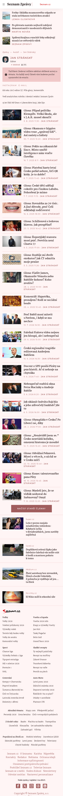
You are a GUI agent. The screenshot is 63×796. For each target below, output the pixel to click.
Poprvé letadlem (9, 686)
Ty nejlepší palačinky (42, 651)
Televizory (51, 741)
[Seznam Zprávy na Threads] (38, 786)
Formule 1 (6, 667)
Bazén (23, 721)
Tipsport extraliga (10, 659)
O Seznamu (26, 754)
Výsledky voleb (9, 629)
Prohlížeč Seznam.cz (21, 768)
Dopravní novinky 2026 (43, 690)
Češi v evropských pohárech (45, 714)
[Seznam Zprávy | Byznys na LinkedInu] (45, 786)
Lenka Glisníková (23, 19)
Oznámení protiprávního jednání (30, 764)
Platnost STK (39, 702)
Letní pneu (27, 741)
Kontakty (11, 757)
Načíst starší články (31, 508)
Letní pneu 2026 (40, 682)
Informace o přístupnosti (30, 761)
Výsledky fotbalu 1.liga (12, 655)
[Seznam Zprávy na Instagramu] (31, 786)
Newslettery (49, 771)
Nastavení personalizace (40, 775)
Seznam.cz (45, 4)
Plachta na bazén (35, 721)
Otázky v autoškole (41, 698)
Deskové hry (39, 741)
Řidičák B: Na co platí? (43, 694)
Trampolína (50, 721)
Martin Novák (21, 32)
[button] (6, 15)
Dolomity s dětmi (10, 702)
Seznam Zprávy (22, 44)
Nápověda (49, 754)
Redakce (22, 757)
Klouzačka (24, 725)
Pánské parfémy (38, 745)
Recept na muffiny (41, 655)
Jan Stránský (50, 121)
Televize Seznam (42, 768)
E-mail (23, 85)
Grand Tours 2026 (41, 641)
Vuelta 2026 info (40, 621)
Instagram (9, 85)
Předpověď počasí (45, 710)
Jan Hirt (36, 629)
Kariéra (38, 754)
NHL (4, 671)
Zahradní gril (26, 729)
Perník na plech (40, 671)
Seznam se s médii (15, 771)
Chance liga (7, 651)
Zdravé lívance (39, 659)
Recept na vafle (40, 667)
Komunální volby (10, 641)
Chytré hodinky (22, 745)
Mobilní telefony (33, 737)
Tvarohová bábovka (41, 663)
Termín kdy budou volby (13, 633)
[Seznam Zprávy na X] (25, 786)
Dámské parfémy (12, 741)
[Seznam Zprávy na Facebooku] (18, 786)
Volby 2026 (7, 621)
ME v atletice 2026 (10, 663)
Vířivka (37, 729)
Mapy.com (30, 710)
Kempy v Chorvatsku (11, 682)
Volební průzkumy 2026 (13, 625)
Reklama (33, 757)
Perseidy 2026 (10, 714)
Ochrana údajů (47, 757)
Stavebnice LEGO (51, 737)
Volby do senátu (9, 637)
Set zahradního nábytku (41, 725)
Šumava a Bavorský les (12, 690)
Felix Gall (37, 637)
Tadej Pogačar (39, 633)
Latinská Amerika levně (13, 698)
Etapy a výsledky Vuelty (44, 625)
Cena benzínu (24, 714)
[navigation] (3, 4)
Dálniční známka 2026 (43, 686)
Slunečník (13, 725)
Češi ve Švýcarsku (10, 694)
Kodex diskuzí (33, 771)
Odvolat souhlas (16, 775)
